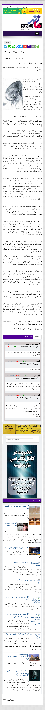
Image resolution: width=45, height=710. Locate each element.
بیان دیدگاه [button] (28, 337)
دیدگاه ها (37, 337)
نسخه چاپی (7, 42)
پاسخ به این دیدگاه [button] (9, 344)
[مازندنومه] (31, 22)
